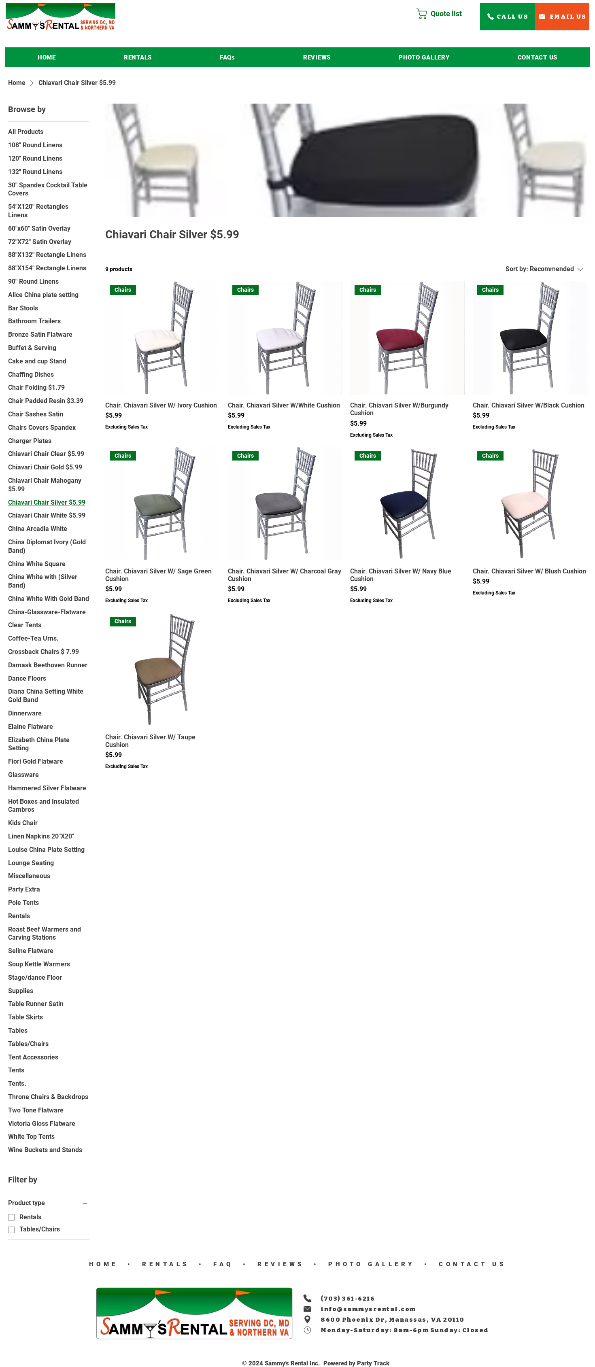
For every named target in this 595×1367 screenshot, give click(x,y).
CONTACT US (470, 1264)
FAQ (221, 1264)
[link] (445, 13)
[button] (137, 57)
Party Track (373, 1363)
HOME (103, 1264)
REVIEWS (278, 1264)
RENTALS (166, 1264)
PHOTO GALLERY (372, 1264)
